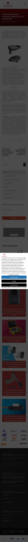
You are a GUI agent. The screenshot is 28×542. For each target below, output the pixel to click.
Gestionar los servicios (14, 274)
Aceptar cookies (14, 277)
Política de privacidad (16, 287)
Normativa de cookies (6, 287)
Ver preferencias (14, 285)
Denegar (14, 281)
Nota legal (24, 287)
